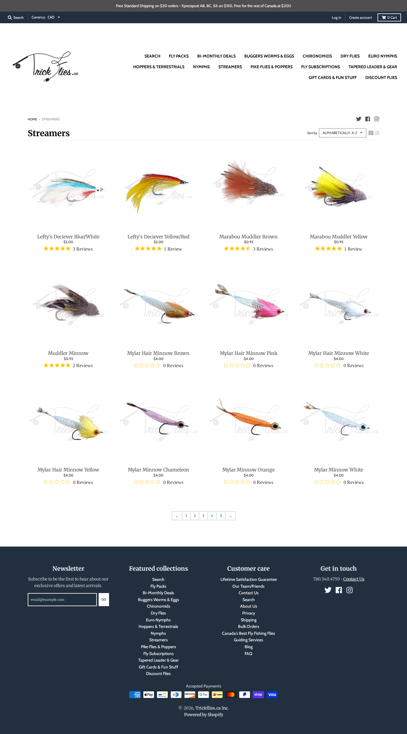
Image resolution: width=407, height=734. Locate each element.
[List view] (377, 133)
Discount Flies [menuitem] (381, 77)
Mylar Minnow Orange (248, 470)
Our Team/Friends (248, 586)
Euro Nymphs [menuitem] (382, 56)
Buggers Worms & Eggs (158, 599)
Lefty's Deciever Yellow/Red (158, 237)
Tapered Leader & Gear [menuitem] (373, 66)
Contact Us (249, 592)
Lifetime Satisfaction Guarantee (248, 579)
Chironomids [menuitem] (317, 56)
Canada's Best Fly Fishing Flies (248, 633)
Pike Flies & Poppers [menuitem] (272, 66)
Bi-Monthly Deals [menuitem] (216, 56)
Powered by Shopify (203, 714)
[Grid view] (371, 133)
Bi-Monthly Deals (158, 592)
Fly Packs (158, 586)
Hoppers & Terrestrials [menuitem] (158, 66)
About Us (248, 606)
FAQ (248, 653)
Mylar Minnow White (338, 470)
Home (32, 119)
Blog (249, 646)
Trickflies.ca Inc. (212, 708)
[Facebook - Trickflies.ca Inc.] (367, 119)
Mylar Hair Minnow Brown (158, 353)
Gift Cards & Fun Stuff (158, 667)
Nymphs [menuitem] (201, 66)
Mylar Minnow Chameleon (158, 470)
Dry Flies (158, 613)
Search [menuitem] (152, 56)
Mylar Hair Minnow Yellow (68, 470)
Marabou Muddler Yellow (339, 237)
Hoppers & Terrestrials (158, 626)
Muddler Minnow (68, 353)
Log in (336, 17)
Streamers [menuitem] (230, 66)
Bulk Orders (248, 626)
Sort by (312, 133)
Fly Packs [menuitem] (179, 56)
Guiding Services (248, 640)
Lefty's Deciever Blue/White (68, 237)
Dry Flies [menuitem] (350, 56)
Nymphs (158, 633)
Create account (360, 17)
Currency (38, 17)
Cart (392, 17)
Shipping (249, 620)
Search (158, 579)
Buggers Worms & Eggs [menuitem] (269, 56)
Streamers (158, 640)
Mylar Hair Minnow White (338, 353)
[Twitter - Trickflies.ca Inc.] (358, 119)
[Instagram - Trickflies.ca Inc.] (376, 119)
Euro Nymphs (158, 620)
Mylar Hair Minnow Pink (248, 353)
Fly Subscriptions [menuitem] (320, 66)
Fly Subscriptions (158, 653)
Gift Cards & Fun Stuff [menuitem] (333, 77)
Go (104, 599)
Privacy (248, 613)
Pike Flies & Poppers (158, 646)
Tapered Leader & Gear (158, 660)
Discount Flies (158, 673)
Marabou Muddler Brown (248, 237)
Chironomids (158, 606)
